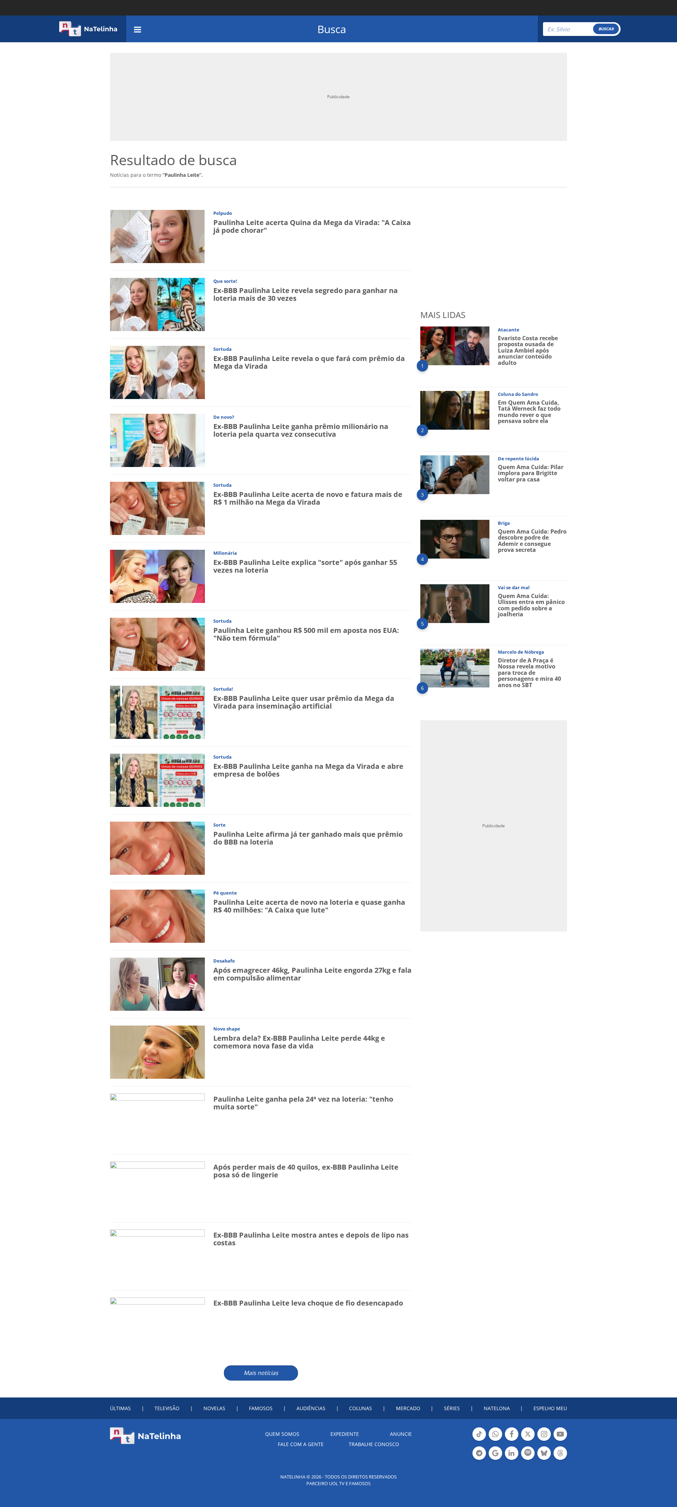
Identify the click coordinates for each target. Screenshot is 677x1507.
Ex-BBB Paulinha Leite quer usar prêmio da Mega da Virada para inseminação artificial (303, 702)
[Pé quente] (157, 916)
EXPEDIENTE (344, 1434)
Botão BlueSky (544, 1459)
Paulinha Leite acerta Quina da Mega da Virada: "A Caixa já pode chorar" (312, 226)
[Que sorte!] (157, 304)
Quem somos (282, 1434)
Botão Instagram (544, 1440)
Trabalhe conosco (374, 1444)
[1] (454, 345)
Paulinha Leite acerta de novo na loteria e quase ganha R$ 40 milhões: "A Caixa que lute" (309, 906)
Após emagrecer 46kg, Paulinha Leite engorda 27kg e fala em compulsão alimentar (312, 974)
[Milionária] (157, 576)
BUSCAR (606, 28)
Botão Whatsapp (495, 1440)
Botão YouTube (560, 1440)
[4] (454, 538)
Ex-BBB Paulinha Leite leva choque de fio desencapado (308, 1303)
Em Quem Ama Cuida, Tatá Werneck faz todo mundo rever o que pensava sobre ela (529, 412)
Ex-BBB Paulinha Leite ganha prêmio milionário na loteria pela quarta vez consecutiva (300, 430)
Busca (331, 29)
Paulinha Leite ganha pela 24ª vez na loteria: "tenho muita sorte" (303, 1102)
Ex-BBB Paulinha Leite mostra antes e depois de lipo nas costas (311, 1238)
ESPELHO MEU (550, 1408)
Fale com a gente (301, 1444)
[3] (454, 474)
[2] (454, 409)
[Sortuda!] (157, 712)
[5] (454, 603)
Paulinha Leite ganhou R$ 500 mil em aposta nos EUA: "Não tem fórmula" (306, 634)
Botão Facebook (511, 1440)
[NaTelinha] (88, 28)
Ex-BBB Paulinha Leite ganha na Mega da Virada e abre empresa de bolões (308, 770)
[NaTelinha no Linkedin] (511, 1453)
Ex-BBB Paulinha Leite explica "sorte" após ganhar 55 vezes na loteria (305, 566)
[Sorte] (157, 848)
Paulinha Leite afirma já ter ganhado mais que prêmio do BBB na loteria (308, 838)
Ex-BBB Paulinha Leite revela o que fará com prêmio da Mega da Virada (309, 362)
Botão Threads (560, 1459)
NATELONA (497, 1408)
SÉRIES (452, 1408)
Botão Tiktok (479, 1440)
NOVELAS (214, 1408)
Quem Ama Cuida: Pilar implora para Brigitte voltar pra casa (530, 473)
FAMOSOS (261, 1408)
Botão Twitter (528, 1440)
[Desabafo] (157, 983)
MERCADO (408, 1408)
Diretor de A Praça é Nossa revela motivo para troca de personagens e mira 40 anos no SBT (529, 672)
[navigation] (137, 29)
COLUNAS (360, 1408)
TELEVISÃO (166, 1408)
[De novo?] (157, 440)
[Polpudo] (157, 236)
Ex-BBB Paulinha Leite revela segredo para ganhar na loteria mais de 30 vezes (305, 294)
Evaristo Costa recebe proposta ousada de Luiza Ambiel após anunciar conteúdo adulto (528, 350)
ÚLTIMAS (120, 1408)
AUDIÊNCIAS (311, 1408)
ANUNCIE (401, 1434)
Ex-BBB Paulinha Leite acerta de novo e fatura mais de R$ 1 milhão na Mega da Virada (307, 498)
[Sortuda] (157, 372)
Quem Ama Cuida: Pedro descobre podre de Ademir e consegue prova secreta (532, 541)
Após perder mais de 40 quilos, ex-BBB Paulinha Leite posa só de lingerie (305, 1170)
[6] (454, 667)
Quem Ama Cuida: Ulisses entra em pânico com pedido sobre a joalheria (531, 605)
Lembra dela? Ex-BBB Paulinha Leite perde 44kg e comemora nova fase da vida (299, 1042)
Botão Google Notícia (495, 1459)
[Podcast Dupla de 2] (528, 1453)
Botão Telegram (479, 1459)
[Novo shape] (157, 1051)
